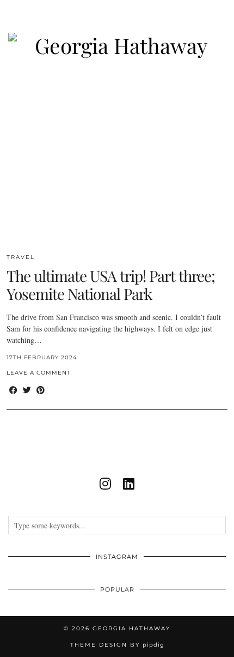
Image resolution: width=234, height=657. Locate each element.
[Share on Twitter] (27, 390)
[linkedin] (128, 483)
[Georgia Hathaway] (117, 29)
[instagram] (105, 483)
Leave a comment (39, 372)
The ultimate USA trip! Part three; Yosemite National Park (111, 285)
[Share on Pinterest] (40, 390)
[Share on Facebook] (13, 390)
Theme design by (117, 644)
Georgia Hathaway (131, 628)
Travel (21, 257)
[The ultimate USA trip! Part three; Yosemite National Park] (117, 160)
